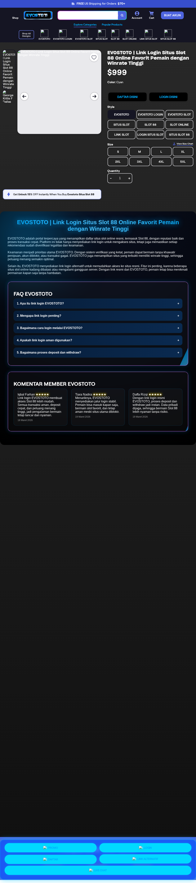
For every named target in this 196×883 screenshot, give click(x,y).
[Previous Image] (24, 96)
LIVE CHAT (100, 870)
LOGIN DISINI (168, 96)
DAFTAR (53, 858)
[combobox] (88, 15)
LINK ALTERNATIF (147, 858)
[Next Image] (94, 96)
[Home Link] (38, 15)
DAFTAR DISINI (127, 96)
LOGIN (148, 846)
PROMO (53, 846)
